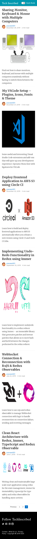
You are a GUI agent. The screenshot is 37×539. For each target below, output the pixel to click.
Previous (13, 507)
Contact (4, 532)
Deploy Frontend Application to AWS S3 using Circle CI (18, 181)
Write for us (13, 532)
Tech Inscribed (10, 3)
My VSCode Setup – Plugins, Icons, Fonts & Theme (17, 94)
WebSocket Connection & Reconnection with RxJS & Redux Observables (16, 361)
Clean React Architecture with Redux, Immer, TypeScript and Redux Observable (18, 440)
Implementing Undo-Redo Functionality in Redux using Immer (18, 255)
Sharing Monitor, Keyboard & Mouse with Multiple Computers (16, 15)
